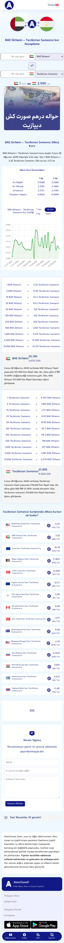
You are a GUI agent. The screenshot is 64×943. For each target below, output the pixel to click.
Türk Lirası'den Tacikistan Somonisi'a (24, 572)
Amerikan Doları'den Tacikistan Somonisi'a (25, 525)
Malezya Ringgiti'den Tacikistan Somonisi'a (26, 642)
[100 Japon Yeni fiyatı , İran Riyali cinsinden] (7, 595)
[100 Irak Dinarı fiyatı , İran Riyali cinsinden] (8, 666)
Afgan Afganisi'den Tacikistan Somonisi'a (25, 560)
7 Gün (39, 209)
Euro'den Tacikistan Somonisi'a (26, 548)
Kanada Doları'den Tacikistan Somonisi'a (25, 607)
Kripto (24, 938)
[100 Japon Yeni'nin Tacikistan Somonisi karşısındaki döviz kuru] (49, 596)
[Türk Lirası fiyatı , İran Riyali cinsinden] (8, 572)
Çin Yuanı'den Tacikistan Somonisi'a (29, 619)
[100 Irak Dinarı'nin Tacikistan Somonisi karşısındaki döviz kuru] (49, 667)
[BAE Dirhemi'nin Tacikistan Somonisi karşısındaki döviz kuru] (49, 537)
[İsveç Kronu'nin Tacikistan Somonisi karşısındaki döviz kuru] (49, 678)
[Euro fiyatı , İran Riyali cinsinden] (8, 548)
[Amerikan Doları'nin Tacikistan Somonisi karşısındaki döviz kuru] (48, 526)
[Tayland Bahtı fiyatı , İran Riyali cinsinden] (8, 689)
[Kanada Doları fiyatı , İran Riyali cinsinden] (8, 607)
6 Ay (38, 214)
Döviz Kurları (10, 938)
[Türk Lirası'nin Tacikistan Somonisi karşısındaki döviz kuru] (49, 573)
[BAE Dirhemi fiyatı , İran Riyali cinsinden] (8, 536)
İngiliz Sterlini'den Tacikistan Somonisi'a (25, 583)
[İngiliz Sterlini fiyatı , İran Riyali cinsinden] (7, 583)
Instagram (9, 915)
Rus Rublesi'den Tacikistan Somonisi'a (24, 654)
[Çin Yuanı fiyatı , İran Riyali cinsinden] (8, 619)
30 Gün (50, 209)
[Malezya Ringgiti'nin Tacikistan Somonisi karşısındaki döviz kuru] (48, 643)
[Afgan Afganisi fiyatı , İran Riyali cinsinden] (7, 560)
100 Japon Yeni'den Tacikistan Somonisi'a (25, 595)
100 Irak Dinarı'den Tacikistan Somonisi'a (25, 666)
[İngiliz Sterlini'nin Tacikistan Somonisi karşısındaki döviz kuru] (49, 584)
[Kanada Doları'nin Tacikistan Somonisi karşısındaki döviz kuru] (49, 608)
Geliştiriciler (10, 902)
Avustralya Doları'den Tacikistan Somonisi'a (25, 631)
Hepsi (48, 214)
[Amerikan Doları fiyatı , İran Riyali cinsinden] (7, 525)
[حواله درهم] (32, 108)
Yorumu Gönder (15, 804)
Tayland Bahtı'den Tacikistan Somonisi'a (25, 689)
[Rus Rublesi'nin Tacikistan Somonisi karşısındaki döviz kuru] (49, 655)
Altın (38, 938)
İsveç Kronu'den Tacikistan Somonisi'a (24, 677)
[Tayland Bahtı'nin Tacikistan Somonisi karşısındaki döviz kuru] (49, 690)
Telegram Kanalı (12, 910)
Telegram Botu (11, 896)
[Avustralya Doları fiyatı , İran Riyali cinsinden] (7, 630)
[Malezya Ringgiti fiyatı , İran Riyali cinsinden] (7, 642)
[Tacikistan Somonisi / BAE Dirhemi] (32, 65)
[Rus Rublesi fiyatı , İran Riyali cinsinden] (8, 654)
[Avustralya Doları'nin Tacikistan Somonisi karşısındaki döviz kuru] (48, 631)
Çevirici (52, 938)
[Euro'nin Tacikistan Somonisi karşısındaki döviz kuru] (49, 549)
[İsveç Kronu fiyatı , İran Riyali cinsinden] (8, 678)
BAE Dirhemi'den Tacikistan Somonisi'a (24, 536)
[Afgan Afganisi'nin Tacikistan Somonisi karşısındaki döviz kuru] (49, 561)
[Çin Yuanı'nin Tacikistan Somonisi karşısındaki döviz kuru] (49, 620)
